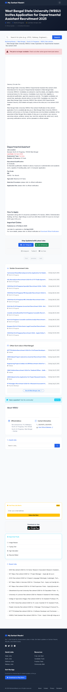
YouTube (43, 251)
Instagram (26, 251)
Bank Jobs (8, 659)
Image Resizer (13, 542)
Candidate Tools (39, 659)
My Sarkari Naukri (16, 2)
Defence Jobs (9, 661)
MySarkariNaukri (10, 41)
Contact (46, 688)
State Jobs (8, 656)
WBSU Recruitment (47, 41)
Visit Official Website (44, 427)
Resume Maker (13, 555)
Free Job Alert (39, 656)
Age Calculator (13, 551)
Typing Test (12, 546)
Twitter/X (34, 251)
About (39, 688)
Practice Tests (38, 661)
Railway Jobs (9, 664)
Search (57, 37)
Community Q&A (39, 664)
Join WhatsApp (43, 245)
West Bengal (21, 41)
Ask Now (57, 400)
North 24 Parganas (33, 41)
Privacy (52, 688)
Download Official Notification (50, 231)
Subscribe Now (33, 515)
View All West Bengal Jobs (33, 390)
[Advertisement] (33, 70)
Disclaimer (59, 688)
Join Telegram (27, 245)
